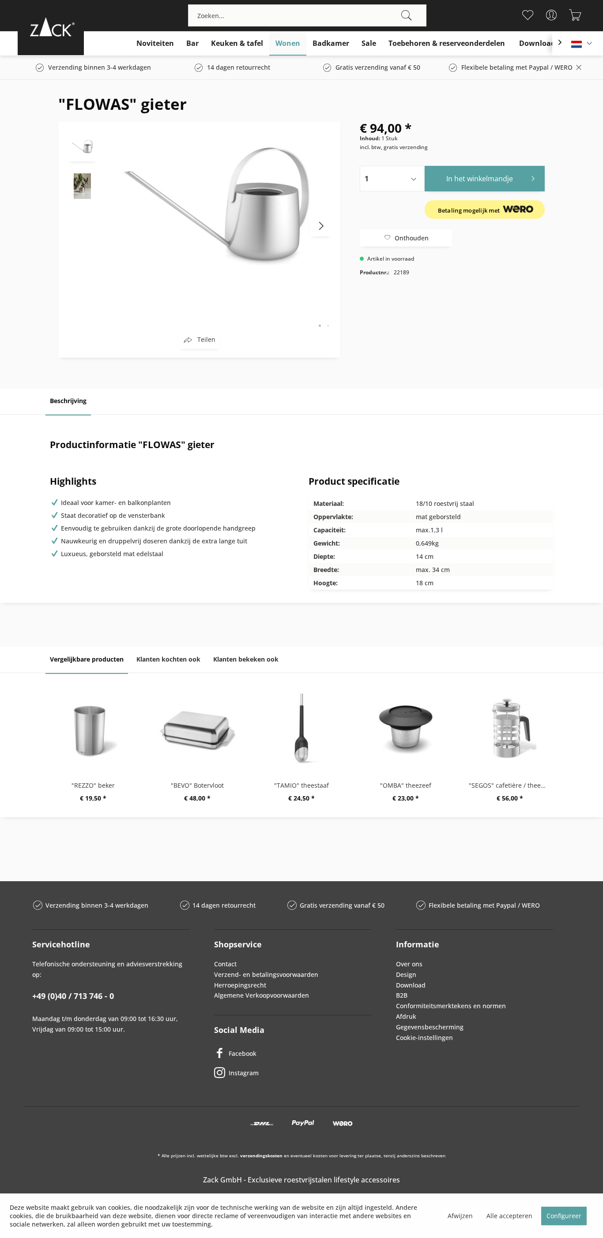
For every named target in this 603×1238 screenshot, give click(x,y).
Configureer (563, 1216)
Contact (225, 964)
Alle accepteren (509, 1216)
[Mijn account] (552, 15)
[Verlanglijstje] (528, 15)
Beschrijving (68, 400)
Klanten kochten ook (168, 659)
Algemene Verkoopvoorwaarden (261, 995)
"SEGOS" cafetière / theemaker (512, 785)
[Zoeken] (406, 15)
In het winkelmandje (479, 178)
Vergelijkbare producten (87, 659)
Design (406, 974)
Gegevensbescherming (430, 1027)
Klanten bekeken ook (246, 659)
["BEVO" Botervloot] (197, 728)
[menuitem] (307, 15)
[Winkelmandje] (575, 15)
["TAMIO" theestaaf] (301, 728)
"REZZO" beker (93, 785)
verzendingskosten (261, 1155)
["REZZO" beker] (93, 728)
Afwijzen (460, 1216)
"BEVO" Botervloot (197, 785)
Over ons (409, 964)
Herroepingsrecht (240, 985)
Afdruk (406, 1016)
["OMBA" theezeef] (405, 728)
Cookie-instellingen (424, 1037)
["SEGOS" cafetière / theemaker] (509, 728)
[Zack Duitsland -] (51, 26)
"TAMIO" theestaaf (301, 785)
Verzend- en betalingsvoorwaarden (266, 974)
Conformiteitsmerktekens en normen (451, 1006)
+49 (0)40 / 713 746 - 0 (73, 996)
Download (411, 985)
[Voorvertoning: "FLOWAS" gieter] (82, 146)
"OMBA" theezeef (405, 785)
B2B (401, 995)
